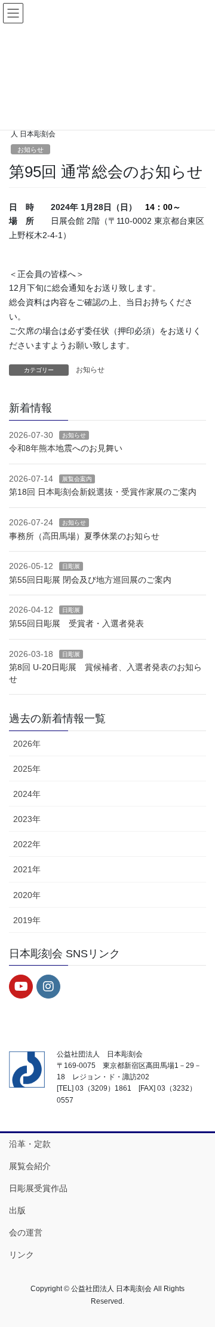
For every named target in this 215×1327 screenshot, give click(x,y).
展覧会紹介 (30, 1166)
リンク (21, 1254)
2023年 (27, 819)
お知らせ (30, 149)
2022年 (27, 844)
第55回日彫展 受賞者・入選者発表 (76, 623)
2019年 (27, 920)
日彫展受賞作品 (38, 1188)
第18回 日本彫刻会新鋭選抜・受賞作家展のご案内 (102, 492)
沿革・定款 (30, 1144)
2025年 (27, 769)
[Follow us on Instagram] (48, 987)
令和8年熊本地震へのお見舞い (65, 448)
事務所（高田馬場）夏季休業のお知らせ (84, 536)
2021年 (27, 869)
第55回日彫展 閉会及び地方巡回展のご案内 (90, 580)
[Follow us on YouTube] (21, 987)
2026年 (27, 743)
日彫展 (71, 566)
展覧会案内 (77, 479)
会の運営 (25, 1232)
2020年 (27, 895)
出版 (17, 1210)
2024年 (27, 794)
